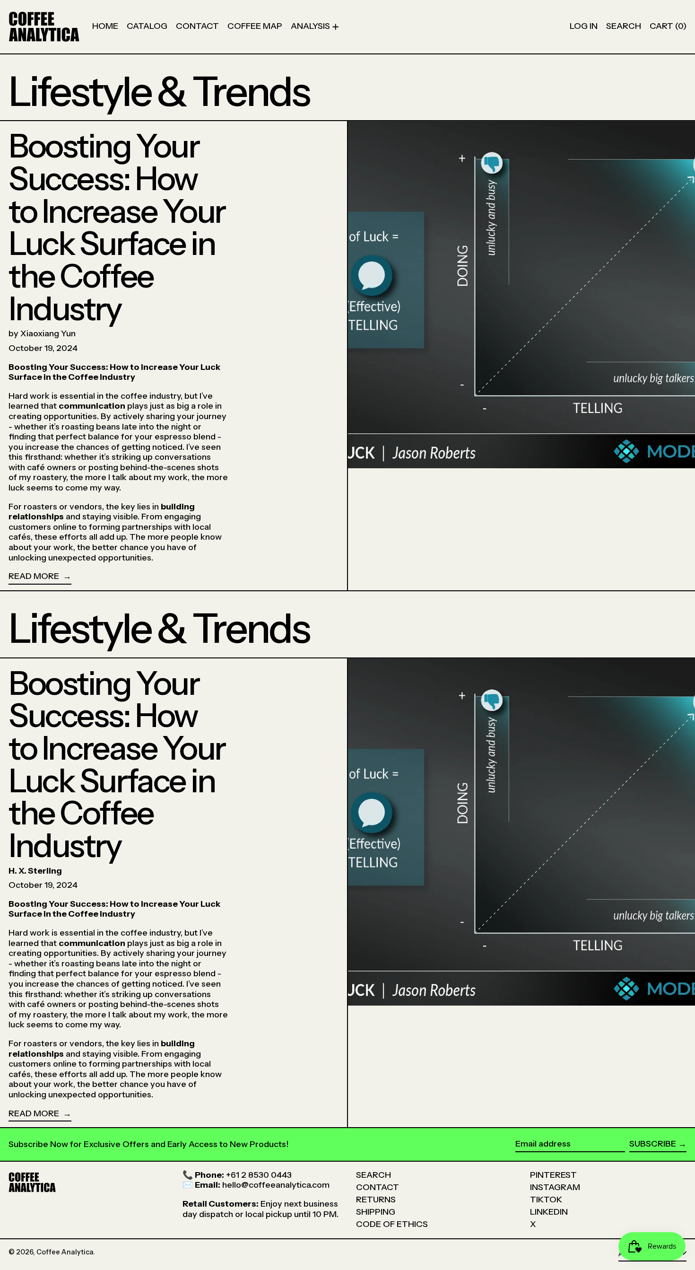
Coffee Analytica (64, 1252)
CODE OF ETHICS (392, 1224)
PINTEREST (553, 1175)
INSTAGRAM (555, 1187)
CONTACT (377, 1187)
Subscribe (652, 1144)
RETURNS (376, 1199)
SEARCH (373, 1175)
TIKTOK (546, 1199)
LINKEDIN (549, 1212)
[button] (623, 26)
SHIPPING (375, 1212)
